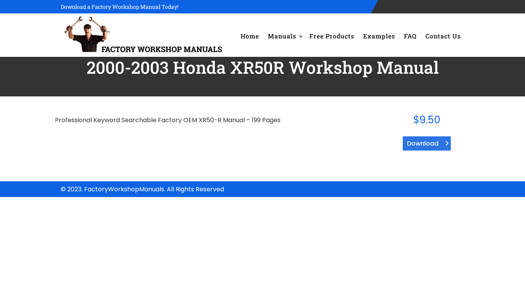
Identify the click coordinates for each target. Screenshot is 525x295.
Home (250, 36)
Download (423, 143)
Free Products (331, 36)
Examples (379, 36)
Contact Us (443, 36)
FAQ (410, 36)
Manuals (282, 36)
